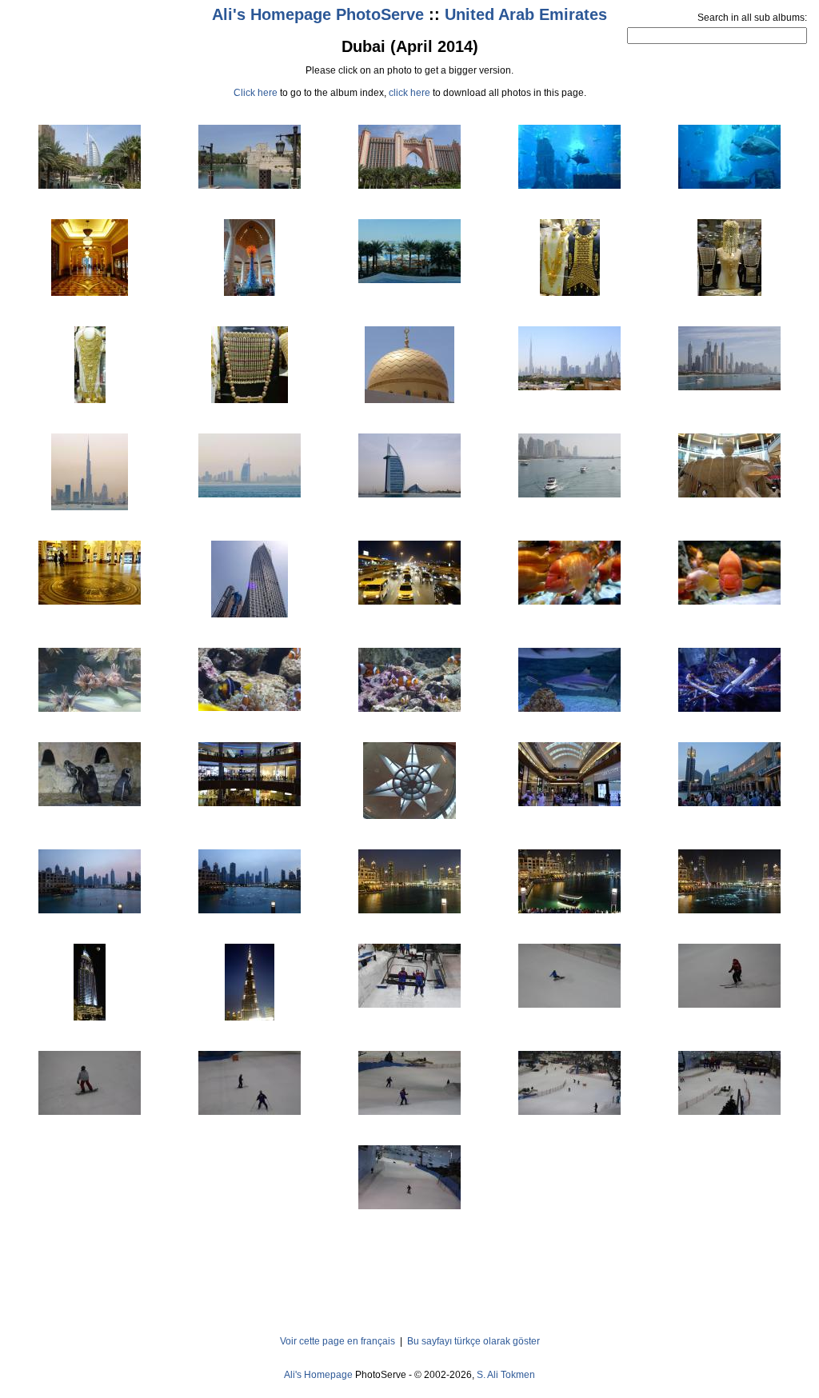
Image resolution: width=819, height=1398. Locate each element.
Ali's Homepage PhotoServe (318, 14)
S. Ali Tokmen (506, 1374)
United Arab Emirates (526, 14)
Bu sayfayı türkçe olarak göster (473, 1341)
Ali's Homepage (318, 1374)
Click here (256, 92)
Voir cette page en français (337, 1341)
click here (409, 92)
